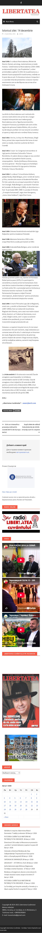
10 (5, 802)
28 (26, 809)
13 (21, 802)
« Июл (6, 817)
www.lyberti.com (29, 403)
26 (15, 809)
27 (21, 809)
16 (37, 802)
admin (21, 34)
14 (26, 802)
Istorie (17, 410)
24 (5, 809)
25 (10, 809)
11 (10, 802)
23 (37, 806)
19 (15, 806)
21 (26, 806)
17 (5, 806)
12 (15, 802)
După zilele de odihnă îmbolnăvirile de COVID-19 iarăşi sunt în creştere (31, 427)
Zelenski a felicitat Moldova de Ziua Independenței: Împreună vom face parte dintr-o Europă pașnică (19, 853)
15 (32, 802)
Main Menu (10, 21)
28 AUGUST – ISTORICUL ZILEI (15, 863)
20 (21, 806)
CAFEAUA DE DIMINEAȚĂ (13, 859)
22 (32, 806)
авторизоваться (22, 452)
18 (10, 806)
